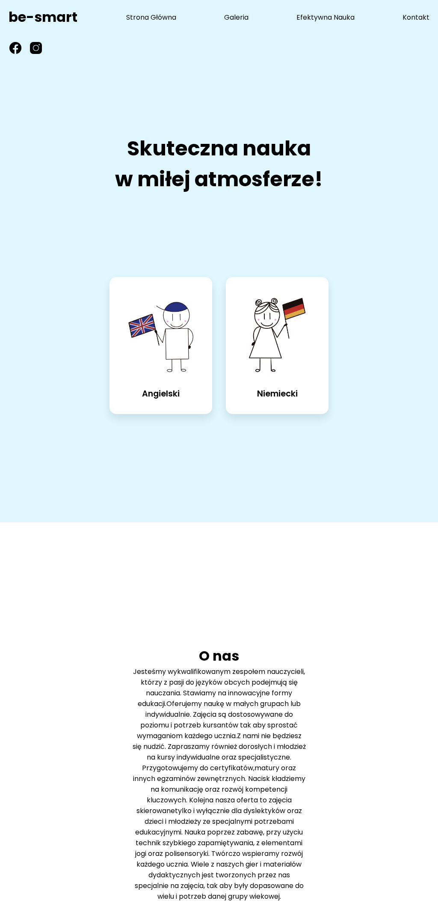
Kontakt (415, 17)
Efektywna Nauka (325, 17)
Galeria (236, 17)
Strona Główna (151, 17)
